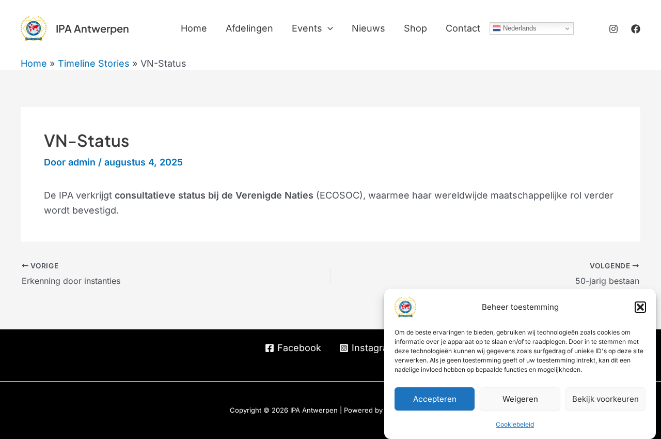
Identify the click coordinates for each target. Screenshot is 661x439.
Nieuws (368, 28)
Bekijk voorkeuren (605, 399)
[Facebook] (635, 29)
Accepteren (435, 399)
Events (307, 28)
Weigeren (520, 399)
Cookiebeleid (515, 424)
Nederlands (519, 28)
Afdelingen (249, 28)
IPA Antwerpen (92, 28)
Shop (415, 28)
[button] (640, 307)
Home (194, 28)
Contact (463, 28)
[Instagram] (613, 29)
